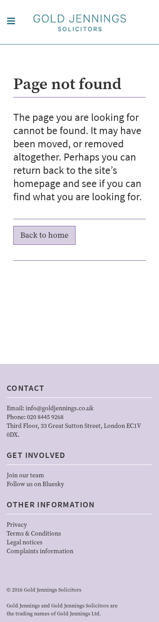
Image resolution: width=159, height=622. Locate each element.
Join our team (25, 476)
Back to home (44, 235)
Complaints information (40, 551)
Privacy (17, 525)
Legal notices (24, 543)
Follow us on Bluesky (35, 484)
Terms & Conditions (34, 534)
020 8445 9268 (45, 417)
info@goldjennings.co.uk (60, 408)
